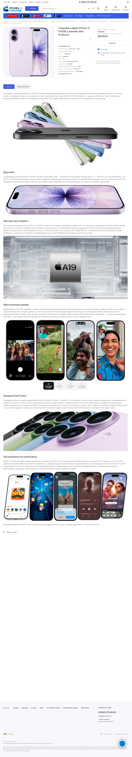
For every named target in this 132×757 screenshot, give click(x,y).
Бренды (25, 708)
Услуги (34, 708)
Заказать (112, 43)
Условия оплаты (53, 708)
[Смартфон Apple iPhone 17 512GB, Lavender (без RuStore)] (28, 52)
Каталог (6, 708)
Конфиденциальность (122, 734)
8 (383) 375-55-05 (88, 2)
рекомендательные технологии (42, 743)
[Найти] (98, 8)
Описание (8, 87)
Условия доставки (70, 708)
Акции (15, 708)
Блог (42, 708)
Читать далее (25, 750)
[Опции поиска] (89, 8)
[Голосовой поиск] (93, 8)
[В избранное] (90, 39)
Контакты (85, 708)
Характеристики (23, 87)
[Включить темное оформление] (128, 2)
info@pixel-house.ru (105, 716)
